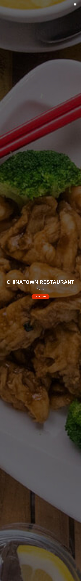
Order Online (40, 296)
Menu (75, 4)
